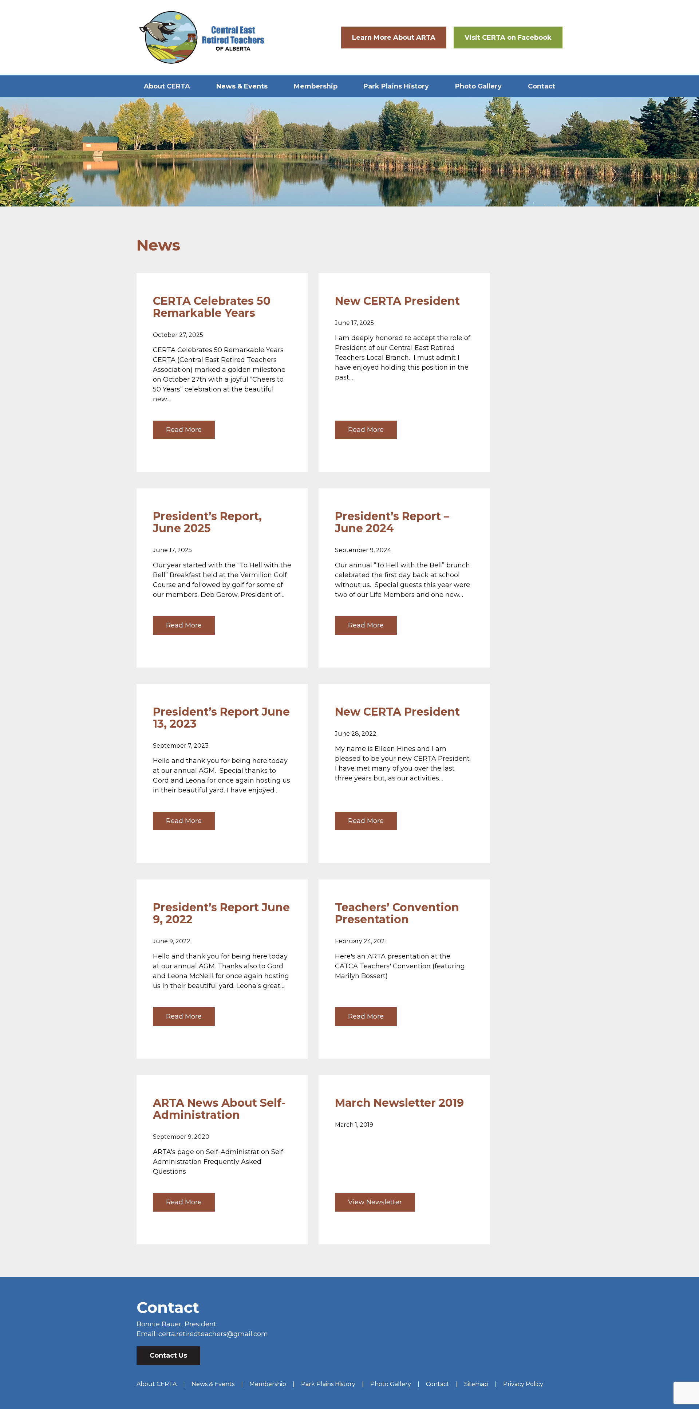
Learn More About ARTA (393, 38)
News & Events (242, 86)
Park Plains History (396, 86)
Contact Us (168, 1355)
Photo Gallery (478, 86)
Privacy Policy (523, 1384)
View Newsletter (375, 1202)
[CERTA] (202, 37)
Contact (541, 86)
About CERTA (167, 86)
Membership (315, 86)
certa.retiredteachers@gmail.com (213, 1334)
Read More (184, 430)
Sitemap (476, 1384)
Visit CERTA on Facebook (508, 38)
